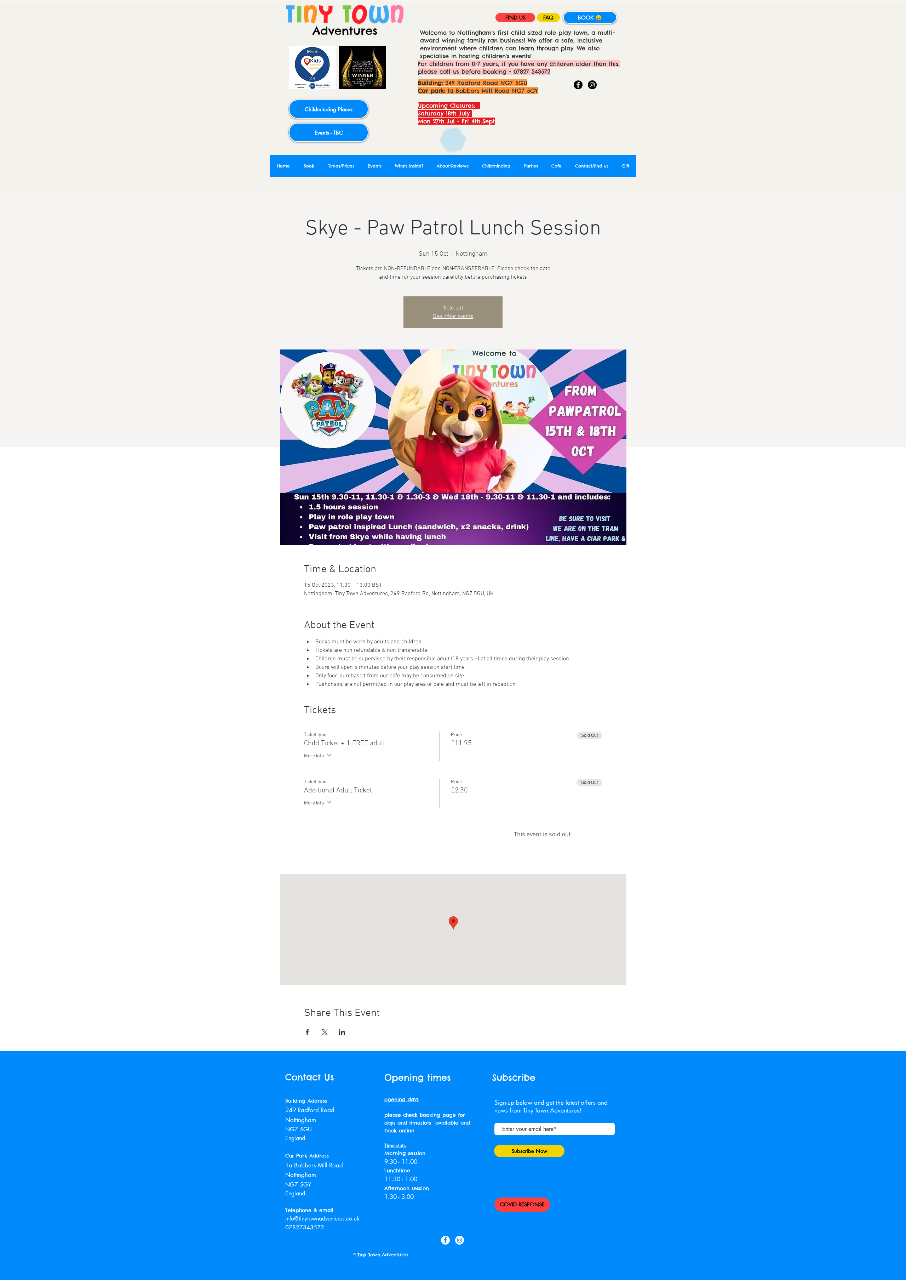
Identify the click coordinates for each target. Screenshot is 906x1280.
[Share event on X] (324, 1032)
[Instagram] (592, 84)
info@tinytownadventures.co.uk (322, 1218)
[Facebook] (578, 84)
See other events (453, 316)
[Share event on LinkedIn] (342, 1032)
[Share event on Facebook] (307, 1032)
